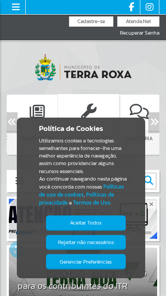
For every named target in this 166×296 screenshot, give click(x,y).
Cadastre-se (91, 21)
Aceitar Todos (85, 223)
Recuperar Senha (139, 33)
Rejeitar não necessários (86, 242)
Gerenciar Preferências (86, 262)
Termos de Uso (91, 202)
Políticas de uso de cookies (81, 190)
